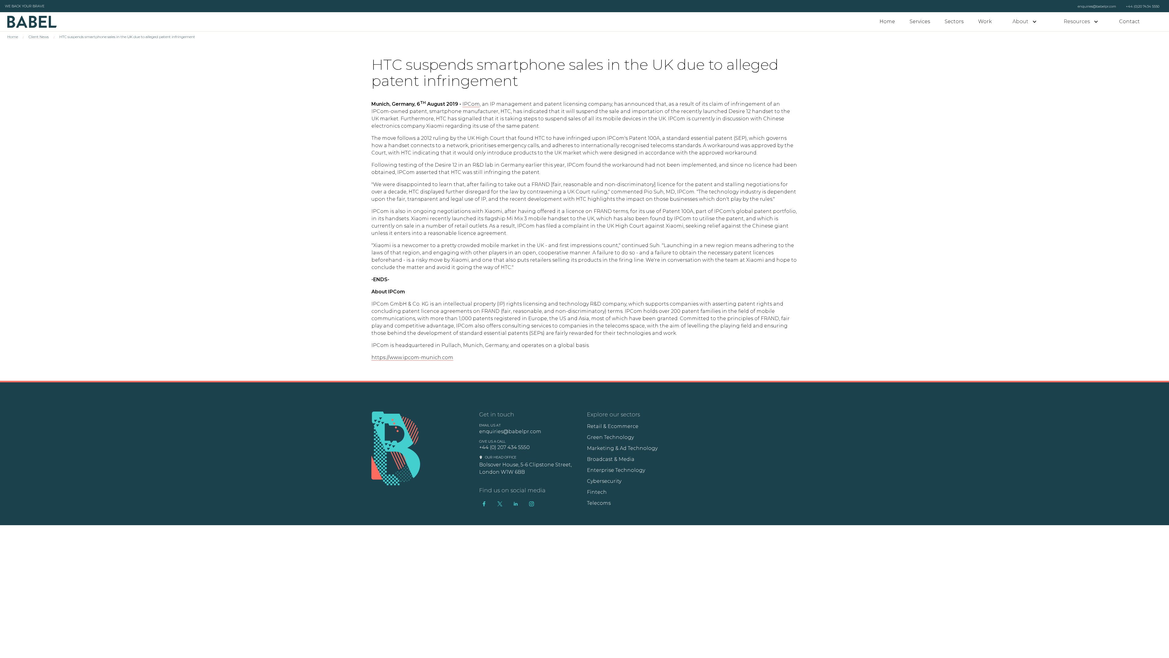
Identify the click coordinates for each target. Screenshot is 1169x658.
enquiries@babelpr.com (1097, 6)
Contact (1129, 21)
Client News (39, 36)
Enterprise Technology (616, 470)
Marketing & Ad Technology (622, 448)
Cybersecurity (604, 481)
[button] (1024, 21)
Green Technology (610, 437)
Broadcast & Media (610, 459)
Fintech (597, 492)
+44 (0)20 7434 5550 (1142, 6)
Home (887, 21)
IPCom (471, 104)
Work (985, 21)
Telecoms (599, 503)
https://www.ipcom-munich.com (412, 357)
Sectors (954, 21)
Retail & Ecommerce (612, 426)
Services (920, 21)
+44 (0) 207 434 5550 (504, 447)
